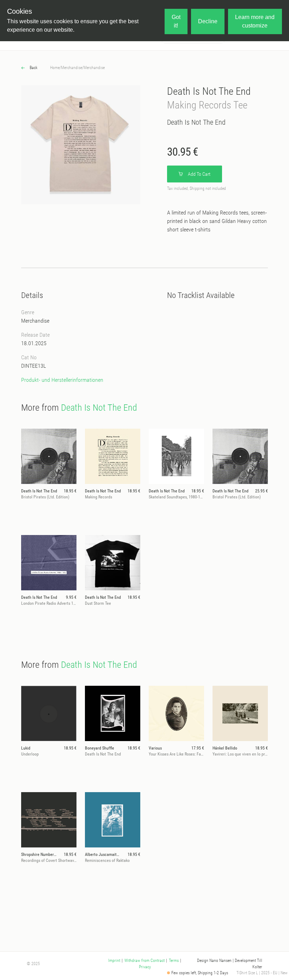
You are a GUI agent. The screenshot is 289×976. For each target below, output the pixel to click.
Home (55, 67)
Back (33, 67)
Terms (174, 960)
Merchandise (71, 67)
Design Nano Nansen (214, 960)
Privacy (145, 966)
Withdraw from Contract (144, 960)
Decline (207, 21)
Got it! (176, 21)
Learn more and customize (255, 21)
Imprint (114, 960)
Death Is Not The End (209, 91)
